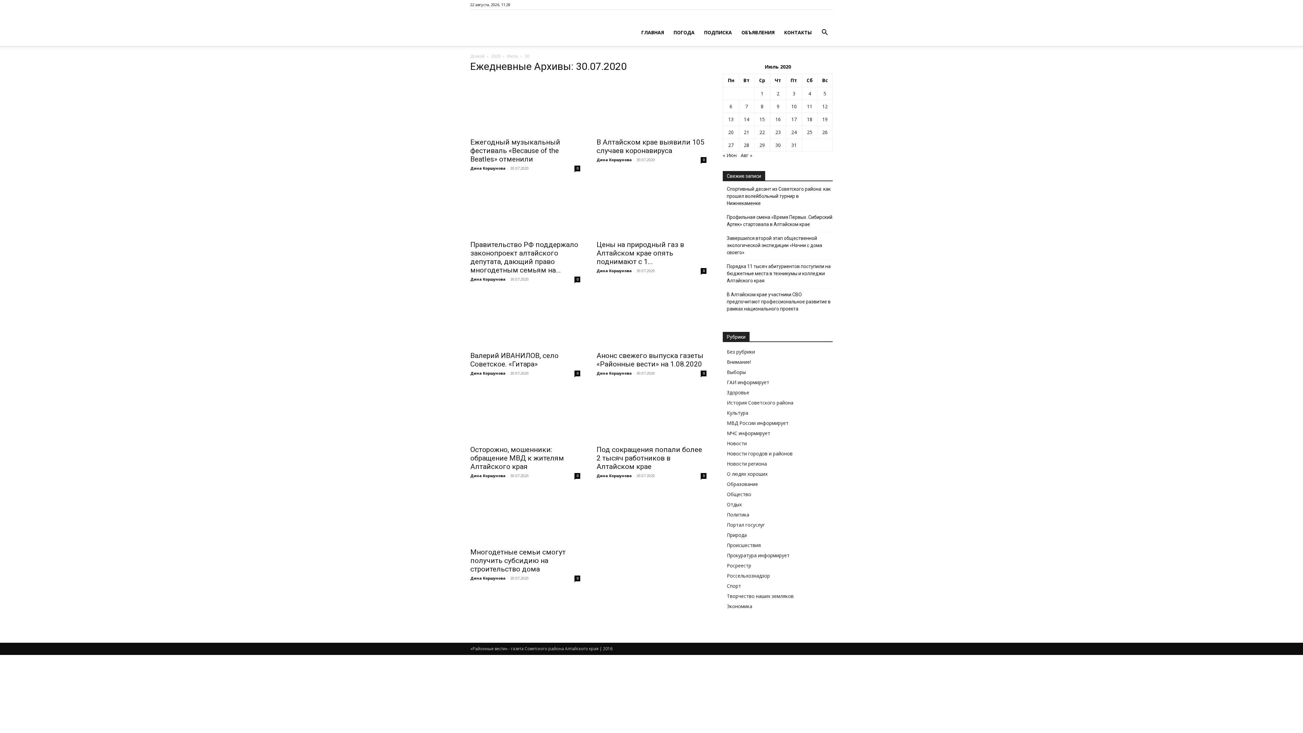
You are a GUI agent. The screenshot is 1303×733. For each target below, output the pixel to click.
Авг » (746, 155)
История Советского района (760, 402)
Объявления (758, 32)
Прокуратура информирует (758, 555)
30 (778, 145)
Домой (477, 56)
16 (778, 119)
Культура (737, 413)
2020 (496, 56)
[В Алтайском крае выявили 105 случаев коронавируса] (651, 106)
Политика (738, 514)
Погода (684, 32)
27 (731, 145)
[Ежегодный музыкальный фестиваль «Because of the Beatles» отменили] (525, 106)
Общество (739, 494)
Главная (652, 32)
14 (746, 119)
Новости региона (747, 464)
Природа (737, 535)
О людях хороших (747, 474)
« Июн (730, 155)
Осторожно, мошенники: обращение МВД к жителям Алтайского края (517, 458)
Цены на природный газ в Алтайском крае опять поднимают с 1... (640, 253)
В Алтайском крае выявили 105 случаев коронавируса (650, 146)
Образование (742, 484)
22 (762, 132)
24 (794, 132)
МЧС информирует (748, 433)
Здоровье (738, 392)
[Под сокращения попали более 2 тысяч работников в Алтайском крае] (651, 414)
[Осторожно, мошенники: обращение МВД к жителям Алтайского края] (525, 414)
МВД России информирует (758, 423)
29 (762, 145)
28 (746, 145)
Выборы (736, 372)
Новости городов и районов (760, 453)
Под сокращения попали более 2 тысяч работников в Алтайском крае (649, 458)
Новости (737, 443)
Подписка (718, 32)
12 (825, 106)
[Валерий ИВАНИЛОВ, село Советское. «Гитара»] (525, 320)
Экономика (739, 606)
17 (794, 119)
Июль (512, 56)
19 (825, 119)
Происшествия (744, 545)
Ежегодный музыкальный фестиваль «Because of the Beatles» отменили (515, 150)
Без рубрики (741, 352)
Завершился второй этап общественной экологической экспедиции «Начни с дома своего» (774, 245)
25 (809, 132)
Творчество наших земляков (760, 596)
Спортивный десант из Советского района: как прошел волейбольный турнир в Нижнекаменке (779, 196)
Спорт (734, 586)
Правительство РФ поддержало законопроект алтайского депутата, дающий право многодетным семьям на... (524, 257)
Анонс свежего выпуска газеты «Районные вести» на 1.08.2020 (650, 360)
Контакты (798, 32)
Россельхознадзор (748, 575)
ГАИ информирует (748, 382)
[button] (824, 33)
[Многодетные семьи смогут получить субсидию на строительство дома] (525, 516)
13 (731, 119)
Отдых (734, 504)
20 (731, 132)
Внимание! (739, 362)
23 (778, 132)
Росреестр (739, 565)
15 (762, 119)
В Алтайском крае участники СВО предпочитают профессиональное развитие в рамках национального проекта (779, 302)
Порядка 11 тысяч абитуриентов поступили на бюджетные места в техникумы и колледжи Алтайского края (779, 273)
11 (809, 106)
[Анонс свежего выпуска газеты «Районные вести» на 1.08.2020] (651, 320)
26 (825, 132)
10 (794, 106)
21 (746, 132)
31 (794, 145)
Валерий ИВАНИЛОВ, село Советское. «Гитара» (514, 360)
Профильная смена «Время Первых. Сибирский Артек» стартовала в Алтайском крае (779, 220)
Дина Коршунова (488, 168)
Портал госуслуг (746, 525)
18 (809, 119)
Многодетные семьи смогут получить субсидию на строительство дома (518, 560)
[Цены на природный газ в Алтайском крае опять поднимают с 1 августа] (651, 209)
